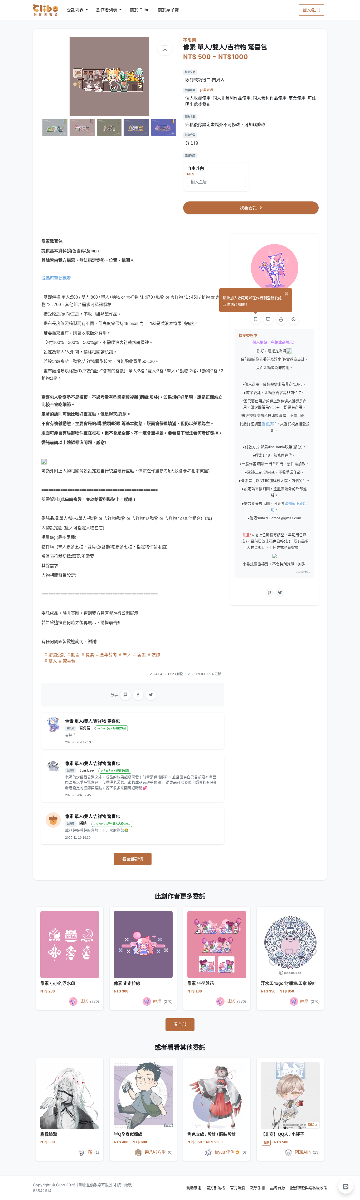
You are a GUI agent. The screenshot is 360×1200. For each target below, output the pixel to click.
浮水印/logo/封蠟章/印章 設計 (288, 983)
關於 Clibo (135, 10)
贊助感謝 (194, 1188)
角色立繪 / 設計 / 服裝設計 (211, 1134)
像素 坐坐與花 (200, 983)
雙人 (52, 661)
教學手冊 (258, 1188)
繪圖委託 (56, 655)
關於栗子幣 (163, 10)
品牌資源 (278, 1188)
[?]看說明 (206, 90)
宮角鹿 (85, 728)
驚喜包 (68, 661)
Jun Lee (87, 770)
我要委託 (249, 208)
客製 (141, 655)
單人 (127, 655)
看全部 (180, 1024)
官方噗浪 (238, 1188)
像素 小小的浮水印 (57, 983)
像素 (90, 655)
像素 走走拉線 (127, 983)
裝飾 (155, 655)
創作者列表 (102, 10)
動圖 (75, 655)
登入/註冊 (311, 10)
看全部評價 (132, 859)
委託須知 (269, 424)
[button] (345, 1186)
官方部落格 (216, 1188)
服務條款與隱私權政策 (308, 1188)
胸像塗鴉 (48, 1134)
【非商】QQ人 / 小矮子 (282, 1134)
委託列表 (72, 10)
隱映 (83, 823)
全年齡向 (108, 655)
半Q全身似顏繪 (128, 1134)
